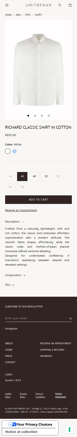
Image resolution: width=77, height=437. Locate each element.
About (9, 343)
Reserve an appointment (55, 343)
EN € (18, 380)
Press (8, 356)
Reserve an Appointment (21, 210)
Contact (10, 362)
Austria (9, 380)
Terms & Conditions (40, 395)
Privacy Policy (23, 395)
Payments (46, 356)
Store (8, 350)
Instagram (11, 328)
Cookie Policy (8, 395)
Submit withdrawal (60, 395)
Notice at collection (21, 432)
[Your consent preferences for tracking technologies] (69, 429)
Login (8, 375)
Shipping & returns (52, 350)
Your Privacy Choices (34, 424)
